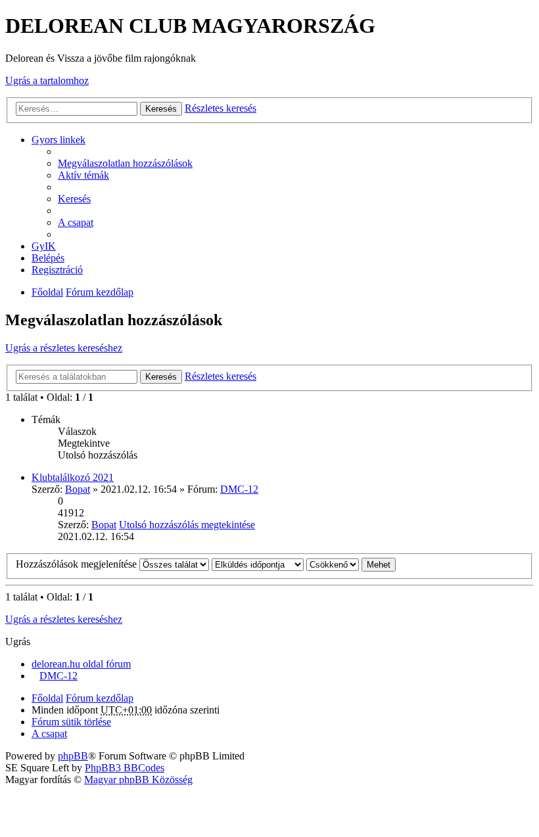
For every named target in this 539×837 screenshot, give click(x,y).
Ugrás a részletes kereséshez (63, 347)
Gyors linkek (58, 139)
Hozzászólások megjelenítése (77, 564)
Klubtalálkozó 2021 (73, 477)
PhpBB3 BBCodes (124, 767)
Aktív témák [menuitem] (83, 175)
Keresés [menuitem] (74, 198)
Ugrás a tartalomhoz (47, 80)
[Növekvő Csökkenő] (332, 564)
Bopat (77, 489)
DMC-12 (239, 489)
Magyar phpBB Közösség (138, 779)
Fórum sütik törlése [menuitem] (71, 721)
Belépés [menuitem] (48, 257)
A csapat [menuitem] (75, 222)
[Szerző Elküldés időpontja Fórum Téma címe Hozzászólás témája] (258, 564)
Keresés (161, 109)
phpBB (73, 755)
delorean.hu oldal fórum (81, 663)
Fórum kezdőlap (99, 292)
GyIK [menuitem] (44, 246)
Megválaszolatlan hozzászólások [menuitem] (125, 163)
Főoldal (47, 292)
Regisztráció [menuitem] (57, 269)
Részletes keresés (220, 108)
